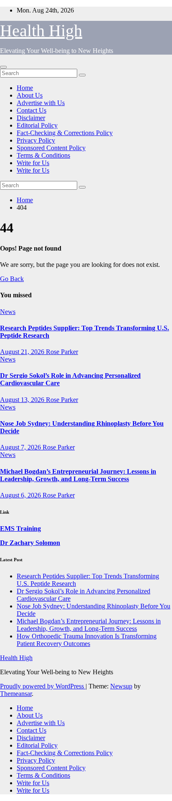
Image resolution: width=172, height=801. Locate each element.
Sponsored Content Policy (51, 147)
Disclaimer (31, 117)
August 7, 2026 (21, 447)
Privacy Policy (36, 140)
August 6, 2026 (21, 495)
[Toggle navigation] (3, 67)
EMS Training (20, 528)
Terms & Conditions (43, 155)
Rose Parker (62, 351)
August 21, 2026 (23, 351)
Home (25, 87)
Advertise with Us (41, 102)
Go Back (12, 278)
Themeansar (16, 693)
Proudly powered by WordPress (43, 686)
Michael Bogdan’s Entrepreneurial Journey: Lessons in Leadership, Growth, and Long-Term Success (78, 475)
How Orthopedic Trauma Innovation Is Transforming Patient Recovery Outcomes (87, 640)
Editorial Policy (37, 125)
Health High (41, 30)
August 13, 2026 (23, 399)
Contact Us (31, 110)
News (7, 311)
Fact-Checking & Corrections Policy (65, 132)
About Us (30, 95)
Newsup (121, 686)
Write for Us (33, 162)
